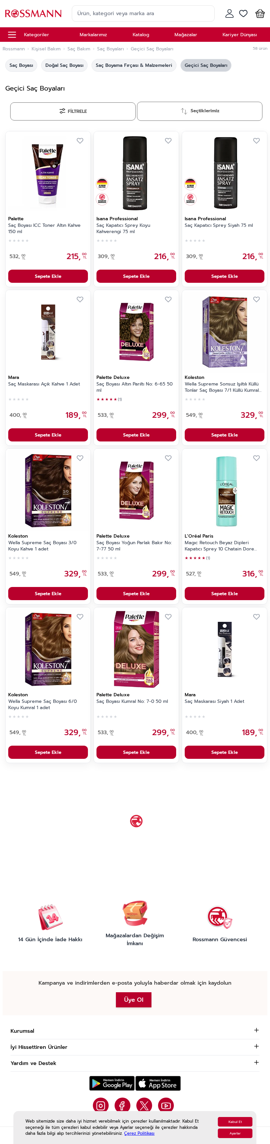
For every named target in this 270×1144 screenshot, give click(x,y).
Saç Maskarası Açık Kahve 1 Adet (44, 384)
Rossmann (14, 49)
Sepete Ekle (48, 276)
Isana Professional (117, 218)
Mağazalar (186, 34)
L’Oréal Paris (199, 536)
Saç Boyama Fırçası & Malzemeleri (134, 65)
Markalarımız (93, 34)
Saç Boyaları (110, 49)
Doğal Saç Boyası (64, 65)
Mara (13, 377)
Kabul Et (235, 1121)
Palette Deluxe (113, 377)
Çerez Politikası (139, 1133)
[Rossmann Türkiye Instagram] (101, 1105)
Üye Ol (133, 999)
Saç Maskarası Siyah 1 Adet (214, 701)
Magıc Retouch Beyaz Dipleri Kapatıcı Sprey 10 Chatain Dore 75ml (219, 546)
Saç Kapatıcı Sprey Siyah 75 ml (219, 225)
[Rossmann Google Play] (112, 1083)
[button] (259, 13)
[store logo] (33, 13)
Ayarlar (235, 1133)
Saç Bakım (79, 49)
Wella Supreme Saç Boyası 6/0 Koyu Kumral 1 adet (42, 704)
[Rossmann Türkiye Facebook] (122, 1105)
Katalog (141, 34)
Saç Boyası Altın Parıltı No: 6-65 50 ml (134, 387)
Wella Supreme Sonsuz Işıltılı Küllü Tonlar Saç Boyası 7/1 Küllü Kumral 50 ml (222, 387)
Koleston (194, 377)
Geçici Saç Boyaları (206, 65)
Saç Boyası (21, 65)
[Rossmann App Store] (158, 1083)
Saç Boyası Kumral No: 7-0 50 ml (132, 701)
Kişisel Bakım (46, 49)
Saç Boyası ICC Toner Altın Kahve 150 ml (44, 228)
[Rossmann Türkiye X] (144, 1105)
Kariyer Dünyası (240, 34)
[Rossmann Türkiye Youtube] (166, 1105)
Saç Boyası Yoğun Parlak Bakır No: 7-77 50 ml (134, 546)
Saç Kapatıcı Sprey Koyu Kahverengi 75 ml (123, 228)
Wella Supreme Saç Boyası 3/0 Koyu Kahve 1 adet (42, 546)
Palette (16, 218)
